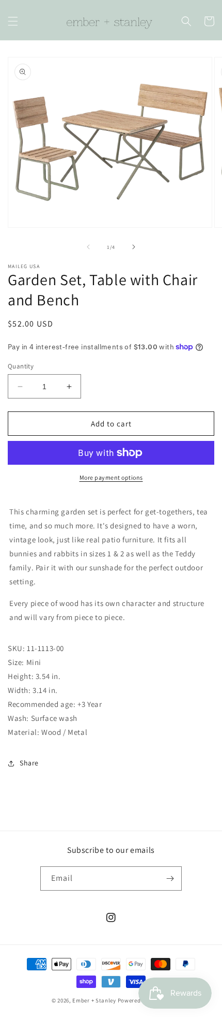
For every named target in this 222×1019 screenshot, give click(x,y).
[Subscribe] (169, 878)
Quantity (21, 366)
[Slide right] (133, 246)
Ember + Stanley (94, 1000)
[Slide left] (88, 246)
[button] (13, 21)
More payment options (111, 477)
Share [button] (29, 762)
